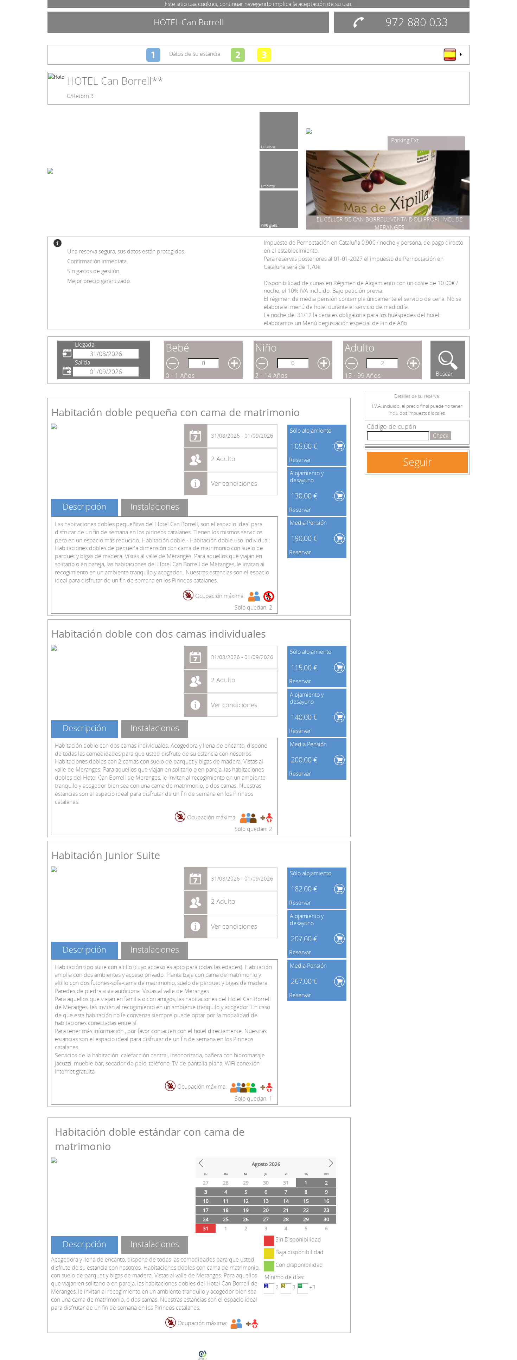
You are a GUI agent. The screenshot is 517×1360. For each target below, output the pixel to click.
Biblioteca (403, 140)
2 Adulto (223, 459)
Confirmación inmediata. (97, 261)
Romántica (269, 224)
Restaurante (270, 145)
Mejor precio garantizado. (99, 281)
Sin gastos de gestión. (94, 271)
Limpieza (268, 184)
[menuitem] (452, 54)
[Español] (452, 54)
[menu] (452, 54)
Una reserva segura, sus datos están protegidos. (126, 251)
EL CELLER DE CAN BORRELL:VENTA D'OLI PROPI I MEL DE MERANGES (389, 223)
